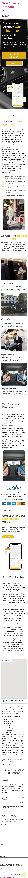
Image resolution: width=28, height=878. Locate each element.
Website (2, 856)
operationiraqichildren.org (7, 877)
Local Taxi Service (7, 283)
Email (2, 850)
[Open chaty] (24, 874)
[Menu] (3, 10)
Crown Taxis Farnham (10, 5)
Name (2, 844)
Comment (3, 824)
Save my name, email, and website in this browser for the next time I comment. (12, 865)
